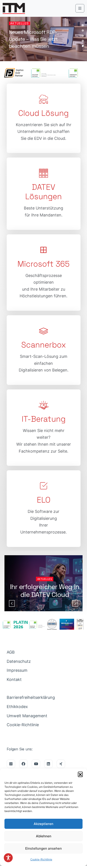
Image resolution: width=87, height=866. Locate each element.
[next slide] (75, 603)
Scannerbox (43, 345)
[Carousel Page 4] (83, 41)
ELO (43, 500)
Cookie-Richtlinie (41, 859)
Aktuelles (19, 23)
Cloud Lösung (43, 113)
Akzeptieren (43, 824)
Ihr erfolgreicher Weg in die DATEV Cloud (44, 590)
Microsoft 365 (43, 264)
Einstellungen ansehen (43, 848)
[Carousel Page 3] (83, 36)
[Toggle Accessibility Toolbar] (8, 858)
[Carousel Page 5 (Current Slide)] (83, 46)
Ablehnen (43, 836)
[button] (80, 774)
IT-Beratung (44, 419)
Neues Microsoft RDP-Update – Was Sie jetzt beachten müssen (33, 39)
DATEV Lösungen (43, 191)
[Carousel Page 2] (83, 30)
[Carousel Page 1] (83, 25)
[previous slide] (12, 603)
